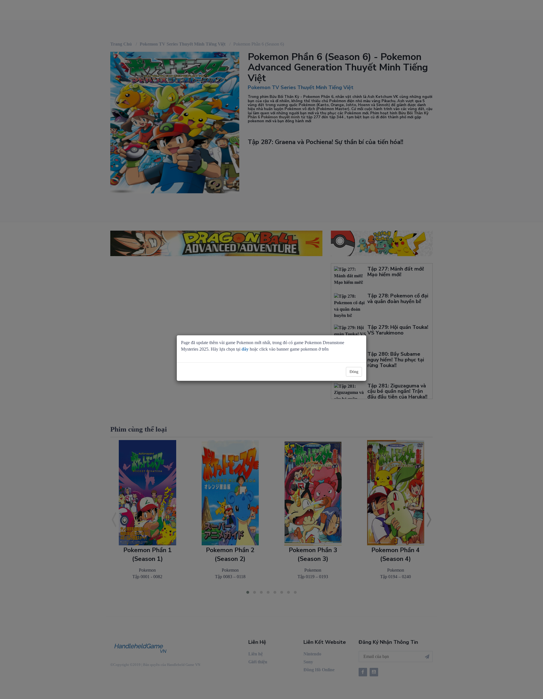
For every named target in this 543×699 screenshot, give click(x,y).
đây (245, 349)
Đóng (354, 371)
